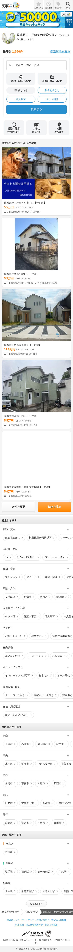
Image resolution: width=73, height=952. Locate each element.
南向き (43, 596)
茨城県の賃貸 (31, 912)
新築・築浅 (51, 577)
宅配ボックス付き (44, 695)
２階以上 (10, 596)
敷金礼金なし (52, 90)
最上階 (60, 596)
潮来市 (25, 822)
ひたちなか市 (45, 763)
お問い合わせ (42, 920)
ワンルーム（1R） (55, 557)
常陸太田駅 (49, 891)
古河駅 (9, 851)
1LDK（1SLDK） (26, 557)
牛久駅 (62, 871)
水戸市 (9, 763)
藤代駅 (25, 871)
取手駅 (9, 871)
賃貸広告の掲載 (58, 920)
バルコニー (58, 655)
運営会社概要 (51, 925)
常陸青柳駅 (27, 891)
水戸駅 (9, 891)
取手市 (60, 744)
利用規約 (19, 925)
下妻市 (25, 783)
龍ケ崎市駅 (44, 871)
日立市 (9, 803)
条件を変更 (18, 506)
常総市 (41, 783)
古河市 (9, 783)
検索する (36, 109)
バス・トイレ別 (14, 636)
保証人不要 (30, 616)
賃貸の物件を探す (10, 912)
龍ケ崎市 (42, 744)
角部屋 (27, 596)
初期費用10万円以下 (40, 537)
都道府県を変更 (60, 51)
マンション (11, 577)
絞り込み (21, 90)
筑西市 (57, 783)
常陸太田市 (27, 803)
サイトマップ (28, 920)
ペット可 (10, 616)
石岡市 (25, 744)
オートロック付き (15, 695)
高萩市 (46, 803)
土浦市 (9, 744)
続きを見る (54, 506)
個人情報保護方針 (34, 925)
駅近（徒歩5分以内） (17, 714)
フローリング (36, 655)
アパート (31, 577)
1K (6, 557)
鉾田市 (57, 822)
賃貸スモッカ (13, 920)
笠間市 (25, 763)
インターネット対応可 (17, 675)
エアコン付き (12, 655)
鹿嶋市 (9, 822)
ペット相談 (52, 99)
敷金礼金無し (12, 537)
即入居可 (21, 99)
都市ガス (44, 675)
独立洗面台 (37, 636)
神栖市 (41, 822)
